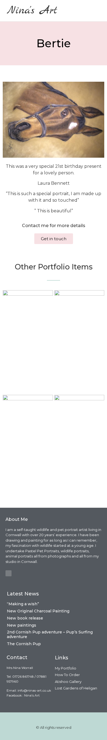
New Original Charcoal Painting (38, 611)
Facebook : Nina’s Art (23, 695)
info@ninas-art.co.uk (34, 690)
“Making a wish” (23, 603)
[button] (96, 11)
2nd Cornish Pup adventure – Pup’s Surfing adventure (50, 634)
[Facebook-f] (8, 573)
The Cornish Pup (24, 643)
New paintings (21, 625)
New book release (25, 618)
